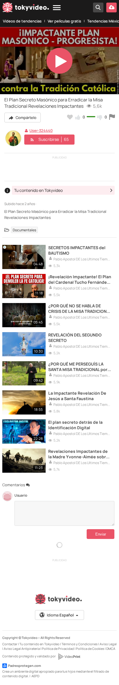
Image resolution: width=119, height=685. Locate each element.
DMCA (110, 648)
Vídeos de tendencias (22, 21)
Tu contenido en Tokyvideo (39, 644)
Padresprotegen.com (24, 665)
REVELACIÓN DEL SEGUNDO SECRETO (75, 337)
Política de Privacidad (58, 648)
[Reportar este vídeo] (112, 117)
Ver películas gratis (64, 21)
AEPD (35, 676)
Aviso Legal (108, 644)
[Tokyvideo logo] (25, 8)
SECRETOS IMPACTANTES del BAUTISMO (76, 250)
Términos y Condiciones (80, 644)
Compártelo (25, 117)
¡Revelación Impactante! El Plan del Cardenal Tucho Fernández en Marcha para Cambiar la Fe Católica (79, 279)
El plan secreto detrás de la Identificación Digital (75, 424)
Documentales (24, 229)
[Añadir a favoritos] (70, 117)
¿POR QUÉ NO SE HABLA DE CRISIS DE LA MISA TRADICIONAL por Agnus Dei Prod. (79, 308)
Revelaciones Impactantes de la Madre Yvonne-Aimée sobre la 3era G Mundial (78, 454)
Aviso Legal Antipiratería (22, 648)
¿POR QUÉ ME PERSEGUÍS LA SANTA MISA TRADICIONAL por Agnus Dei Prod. (77, 366)
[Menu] (56, 8)
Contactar (9, 644)
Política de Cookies (90, 648)
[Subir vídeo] (111, 7)
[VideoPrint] (69, 656)
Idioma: (60, 615)
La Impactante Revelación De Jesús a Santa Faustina (77, 395)
